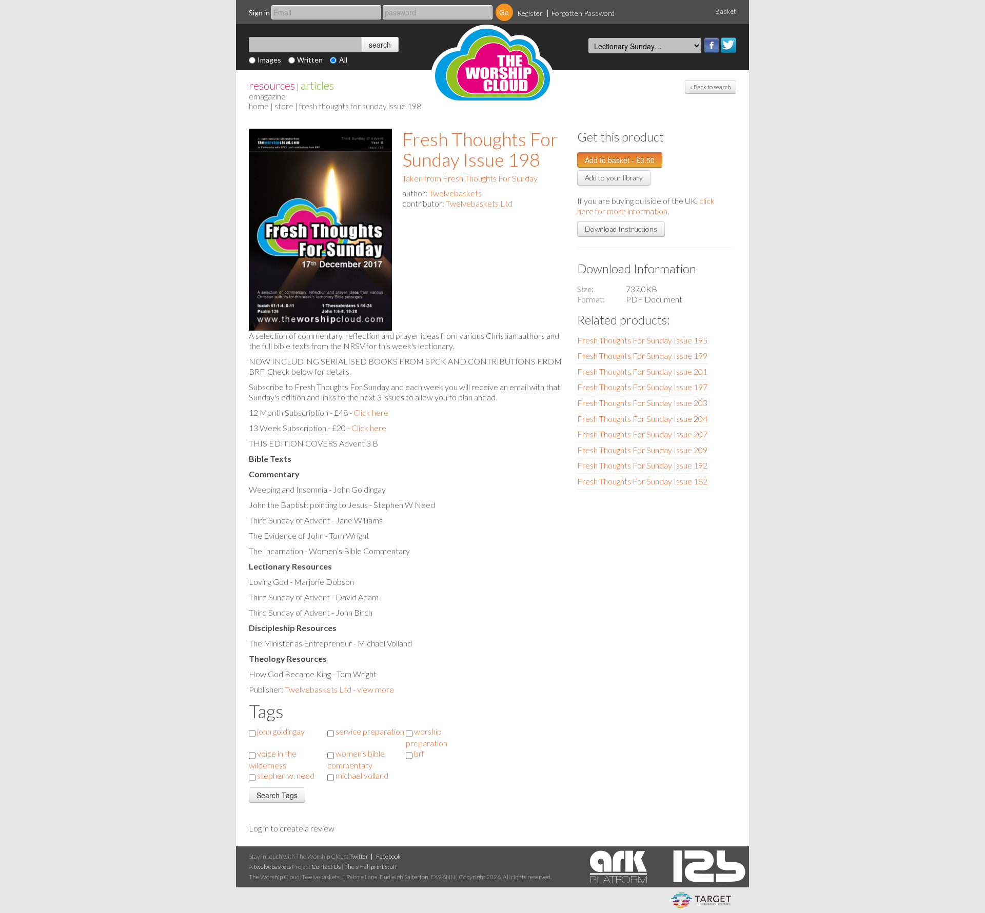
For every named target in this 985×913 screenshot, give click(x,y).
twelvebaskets (272, 866)
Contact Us (326, 866)
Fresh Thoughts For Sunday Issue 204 (642, 418)
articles (317, 85)
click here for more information (646, 206)
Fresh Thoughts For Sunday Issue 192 (642, 465)
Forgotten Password (583, 13)
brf (419, 753)
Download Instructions (621, 229)
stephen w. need (285, 775)
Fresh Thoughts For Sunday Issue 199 (642, 355)
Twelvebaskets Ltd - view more (339, 689)
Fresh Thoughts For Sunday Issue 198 (480, 149)
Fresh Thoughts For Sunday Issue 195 (642, 340)
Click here (370, 412)
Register (530, 13)
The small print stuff (370, 866)
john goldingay (281, 731)
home (259, 106)
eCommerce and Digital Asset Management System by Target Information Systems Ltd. (701, 900)
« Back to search (710, 87)
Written (310, 59)
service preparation (370, 731)
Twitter (728, 45)
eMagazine (267, 96)
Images (269, 59)
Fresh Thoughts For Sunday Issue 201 (642, 371)
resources (272, 85)
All (343, 59)
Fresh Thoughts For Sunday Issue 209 (642, 450)
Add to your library (614, 177)
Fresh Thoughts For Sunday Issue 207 (642, 434)
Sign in (259, 12)
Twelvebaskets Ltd (479, 203)
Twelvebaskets (455, 193)
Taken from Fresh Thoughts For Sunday (470, 178)
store (283, 106)
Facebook (711, 45)
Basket (725, 11)
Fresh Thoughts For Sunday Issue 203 (642, 403)
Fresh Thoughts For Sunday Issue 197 (642, 387)
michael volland (362, 775)
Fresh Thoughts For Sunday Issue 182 (642, 481)
